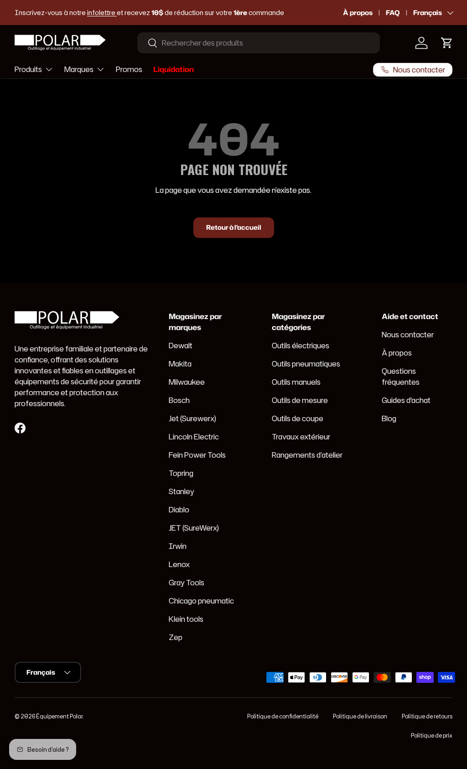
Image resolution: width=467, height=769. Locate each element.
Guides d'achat (406, 400)
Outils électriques (300, 346)
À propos (358, 12)
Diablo (179, 510)
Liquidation (173, 69)
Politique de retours (427, 716)
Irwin (178, 546)
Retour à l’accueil (233, 227)
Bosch (179, 400)
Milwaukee (187, 382)
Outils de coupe (297, 418)
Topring (181, 473)
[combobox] (258, 42)
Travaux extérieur (301, 437)
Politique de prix (431, 735)
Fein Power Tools (197, 455)
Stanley (181, 491)
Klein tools (186, 619)
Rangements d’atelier (307, 455)
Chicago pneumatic (201, 601)
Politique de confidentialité (282, 716)
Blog (389, 418)
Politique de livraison (360, 716)
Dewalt (180, 346)
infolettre (102, 12)
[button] (447, 43)
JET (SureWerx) (194, 528)
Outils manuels (296, 382)
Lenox (179, 564)
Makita (180, 364)
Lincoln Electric (194, 437)
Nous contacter (408, 335)
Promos (129, 69)
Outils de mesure (300, 400)
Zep (175, 637)
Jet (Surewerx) (192, 418)
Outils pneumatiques (306, 364)
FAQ (393, 12)
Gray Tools (186, 583)
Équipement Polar (59, 716)
